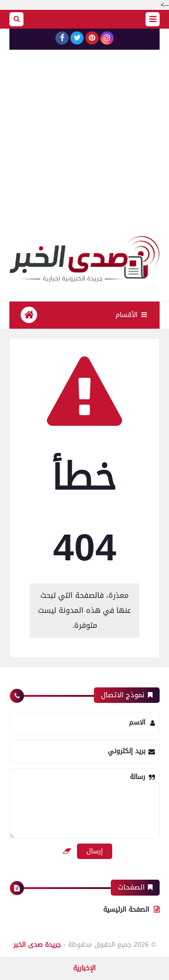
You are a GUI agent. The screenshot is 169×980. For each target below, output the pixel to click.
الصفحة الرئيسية (126, 909)
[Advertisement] (84, 146)
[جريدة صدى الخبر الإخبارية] (84, 259)
